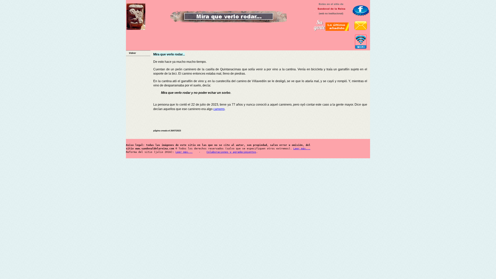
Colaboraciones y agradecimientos (231, 152)
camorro (219, 109)
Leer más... (301, 148)
